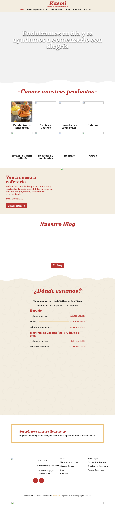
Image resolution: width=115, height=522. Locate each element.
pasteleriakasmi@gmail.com (48, 465)
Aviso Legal (93, 458)
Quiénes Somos (56, 9)
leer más (18, 254)
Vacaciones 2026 (26, 241)
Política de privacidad (97, 462)
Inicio (21, 9)
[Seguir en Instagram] (41, 480)
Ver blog (57, 265)
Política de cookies (96, 470)
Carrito (87, 9)
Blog (68, 9)
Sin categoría (30, 245)
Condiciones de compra (98, 466)
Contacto (77, 9)
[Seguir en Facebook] (35, 480)
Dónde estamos (16, 205)
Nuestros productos (35, 9)
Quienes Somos (67, 466)
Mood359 (56, 496)
